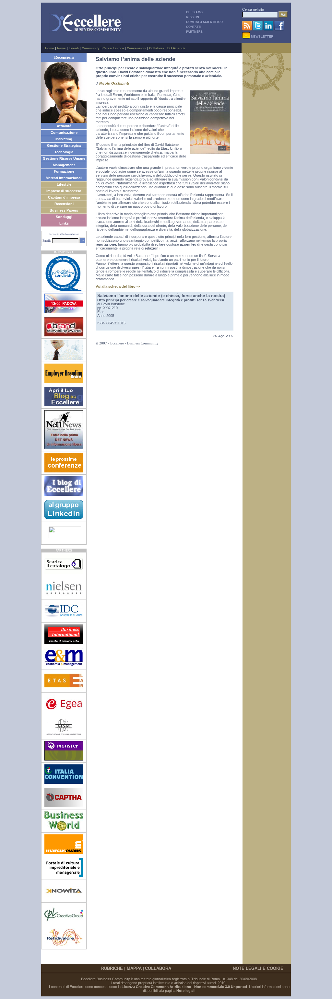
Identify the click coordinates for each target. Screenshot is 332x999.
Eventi (74, 48)
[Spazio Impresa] (63, 876)
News (61, 48)
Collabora (156, 48)
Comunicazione (64, 132)
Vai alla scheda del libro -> (118, 286)
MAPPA (135, 968)
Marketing (63, 139)
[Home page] (86, 31)
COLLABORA (158, 968)
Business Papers (64, 210)
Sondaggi (64, 217)
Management (64, 165)
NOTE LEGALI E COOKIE (258, 968)
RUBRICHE (112, 968)
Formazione (64, 171)
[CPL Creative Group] (63, 922)
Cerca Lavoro (113, 48)
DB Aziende (176, 48)
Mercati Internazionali (64, 178)
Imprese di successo (63, 191)
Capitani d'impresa (64, 197)
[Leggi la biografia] (64, 121)
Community (91, 48)
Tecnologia (63, 152)
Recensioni (64, 204)
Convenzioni (136, 48)
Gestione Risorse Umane (64, 158)
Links (64, 223)
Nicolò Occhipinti (114, 83)
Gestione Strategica (64, 145)
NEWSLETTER (261, 36)
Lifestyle (64, 184)
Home (49, 48)
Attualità (64, 126)
